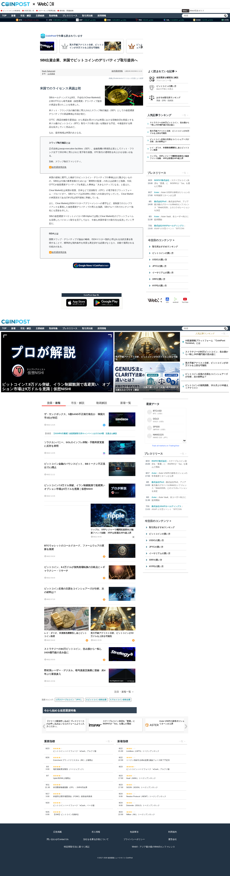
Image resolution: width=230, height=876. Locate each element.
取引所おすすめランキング (165, 246)
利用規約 (172, 832)
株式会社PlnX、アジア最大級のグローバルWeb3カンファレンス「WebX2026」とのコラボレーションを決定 (179, 723)
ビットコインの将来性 (11, 11)
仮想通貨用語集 (59, 167)
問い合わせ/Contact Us (57, 839)
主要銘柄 (40, 15)
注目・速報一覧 (122, 691)
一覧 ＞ (224, 333)
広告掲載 (57, 832)
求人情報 (96, 832)
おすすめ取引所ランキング (168, 97)
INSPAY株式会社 (161, 180)
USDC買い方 (29, 11)
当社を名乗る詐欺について (96, 839)
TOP (4, 15)
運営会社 (172, 839)
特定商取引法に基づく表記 (76, 847)
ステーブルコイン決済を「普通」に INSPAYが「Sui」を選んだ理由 (172, 183)
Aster (156, 192)
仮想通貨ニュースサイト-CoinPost (120, 858)
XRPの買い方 (158, 279)
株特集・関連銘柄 (66, 11)
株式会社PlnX (160, 201)
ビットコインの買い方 (166, 86)
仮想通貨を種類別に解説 (167, 77)
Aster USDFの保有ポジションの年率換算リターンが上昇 (122, 722)
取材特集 (53, 15)
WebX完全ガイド (197, 11)
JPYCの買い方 (159, 266)
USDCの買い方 (159, 259)
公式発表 (51, 74)
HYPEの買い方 (159, 285)
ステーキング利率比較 (47, 11)
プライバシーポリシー (134, 839)
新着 (13, 15)
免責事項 (134, 832)
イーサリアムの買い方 (163, 272)
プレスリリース (69, 15)
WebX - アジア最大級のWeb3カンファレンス (153, 847)
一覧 (184, 115)
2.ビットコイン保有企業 (96, 700)
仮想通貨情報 (117, 71)
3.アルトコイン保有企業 (120, 700)
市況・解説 (25, 15)
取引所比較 (87, 15)
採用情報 (102, 15)
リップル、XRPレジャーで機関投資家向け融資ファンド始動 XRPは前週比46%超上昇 (112, 531)
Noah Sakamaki (48, 71)
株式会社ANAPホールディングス (169, 225)
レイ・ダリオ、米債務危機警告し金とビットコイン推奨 (65, 634)
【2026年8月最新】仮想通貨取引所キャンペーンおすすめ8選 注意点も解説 (85, 433)
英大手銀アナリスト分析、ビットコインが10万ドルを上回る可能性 (112, 634)
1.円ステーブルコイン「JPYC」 (69, 700)
